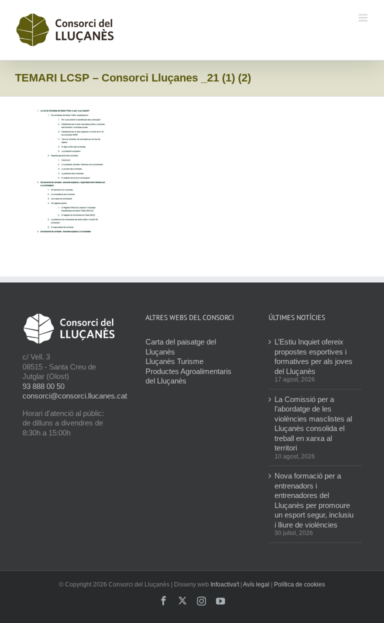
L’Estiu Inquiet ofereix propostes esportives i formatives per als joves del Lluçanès (313, 357)
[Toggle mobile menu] (363, 17)
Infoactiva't (224, 584)
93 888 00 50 (43, 386)
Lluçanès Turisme (175, 361)
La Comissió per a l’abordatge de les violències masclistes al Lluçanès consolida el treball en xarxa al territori (313, 423)
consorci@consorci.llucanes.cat (74, 396)
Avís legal (256, 584)
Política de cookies (299, 584)
